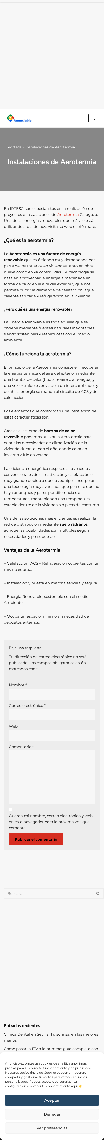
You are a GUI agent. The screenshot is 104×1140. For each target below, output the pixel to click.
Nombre (18, 684)
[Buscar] (98, 893)
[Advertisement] (52, 54)
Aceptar (52, 1100)
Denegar (52, 1114)
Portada (15, 147)
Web (13, 726)
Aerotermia (68, 214)
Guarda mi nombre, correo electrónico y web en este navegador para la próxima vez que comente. (51, 821)
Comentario (21, 746)
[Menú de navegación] (94, 118)
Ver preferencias (52, 1128)
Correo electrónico (27, 705)
